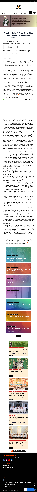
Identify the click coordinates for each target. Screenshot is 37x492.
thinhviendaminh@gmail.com (10, 484)
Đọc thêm (10, 355)
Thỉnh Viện (20, 391)
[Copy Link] (35, 488)
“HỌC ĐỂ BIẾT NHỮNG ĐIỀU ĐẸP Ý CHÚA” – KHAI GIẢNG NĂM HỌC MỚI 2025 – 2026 (18, 419)
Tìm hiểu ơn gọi (21, 347)
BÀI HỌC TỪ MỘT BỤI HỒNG (16, 258)
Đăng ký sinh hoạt (25, 1)
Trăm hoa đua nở (15, 290)
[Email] (35, 483)
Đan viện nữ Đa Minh (6, 469)
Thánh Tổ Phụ (19, 440)
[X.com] (35, 481)
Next (23, 451)
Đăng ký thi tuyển (32, 1)
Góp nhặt (8, 290)
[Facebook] (35, 479)
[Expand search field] (34, 13)
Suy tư (12, 290)
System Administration (11, 260)
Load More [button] (18, 335)
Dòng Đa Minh (11, 347)
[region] (18, 21)
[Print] (35, 486)
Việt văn (17, 314)
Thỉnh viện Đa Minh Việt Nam (9, 490)
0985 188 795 (7, 486)
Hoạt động (16, 391)
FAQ (20, 1)
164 (20, 451)
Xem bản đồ (29, 482)
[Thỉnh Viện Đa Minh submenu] (19, 12)
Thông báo (16, 347)
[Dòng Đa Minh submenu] (12, 12)
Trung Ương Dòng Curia (7, 465)
